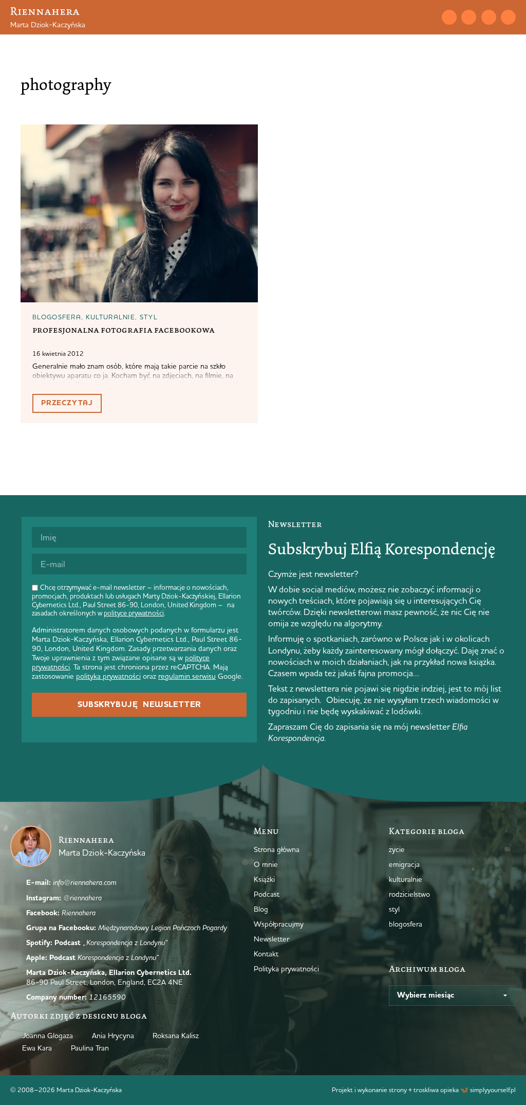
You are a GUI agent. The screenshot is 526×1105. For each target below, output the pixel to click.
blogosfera (56, 317)
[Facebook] (488, 17)
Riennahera (45, 11)
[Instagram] (468, 17)
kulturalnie (110, 317)
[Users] (508, 17)
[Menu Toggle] (410, 17)
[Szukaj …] (428, 17)
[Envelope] (449, 17)
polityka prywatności (108, 676)
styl (149, 317)
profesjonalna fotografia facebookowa (123, 329)
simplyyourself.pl (493, 1089)
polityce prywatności (134, 613)
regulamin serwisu (187, 676)
